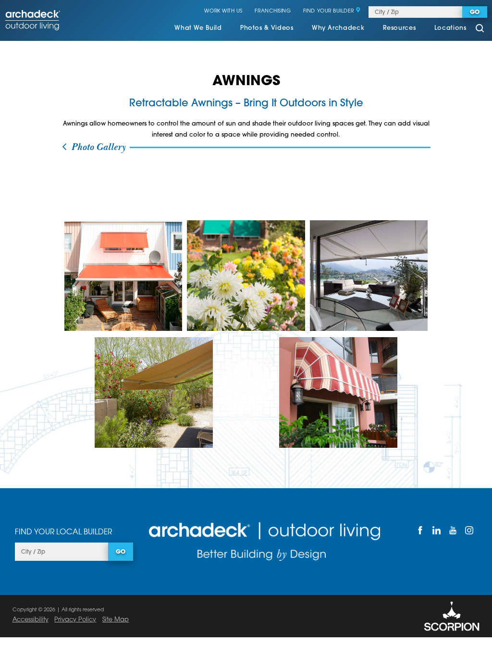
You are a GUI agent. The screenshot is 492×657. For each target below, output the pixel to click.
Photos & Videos (267, 28)
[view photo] (123, 275)
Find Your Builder (328, 11)
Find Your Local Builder (63, 532)
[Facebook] (420, 530)
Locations (450, 28)
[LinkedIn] (436, 530)
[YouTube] (452, 530)
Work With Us (223, 11)
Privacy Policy (75, 620)
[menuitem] (197, 29)
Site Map (115, 620)
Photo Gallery (97, 147)
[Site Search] (479, 29)
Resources (399, 28)
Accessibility (30, 620)
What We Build (197, 28)
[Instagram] (469, 530)
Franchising (273, 11)
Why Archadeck (338, 28)
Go (475, 12)
